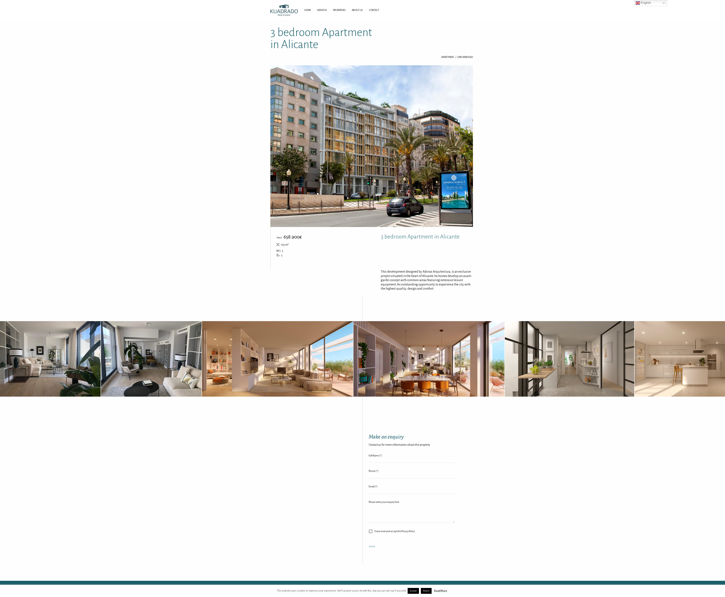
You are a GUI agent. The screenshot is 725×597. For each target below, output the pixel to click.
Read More (440, 590)
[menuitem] (307, 10)
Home (307, 10)
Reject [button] (426, 591)
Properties (339, 10)
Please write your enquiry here (384, 502)
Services (322, 10)
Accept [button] (413, 591)
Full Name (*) (375, 455)
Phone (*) (373, 471)
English (645, 2)
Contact (374, 10)
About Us (357, 10)
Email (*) (373, 486)
